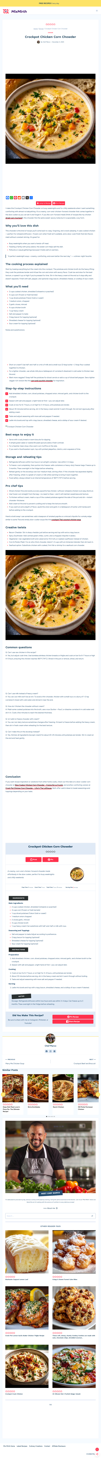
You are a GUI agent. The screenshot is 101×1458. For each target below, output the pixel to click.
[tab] (46, 1116)
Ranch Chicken (58, 1107)
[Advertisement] (50, 59)
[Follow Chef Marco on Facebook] (46, 1051)
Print (35, 859)
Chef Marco (46, 42)
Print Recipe (59, 203)
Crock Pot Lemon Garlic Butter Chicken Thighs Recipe (24, 1336)
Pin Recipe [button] (74, 1017)
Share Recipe (74, 1021)
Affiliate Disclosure (58, 1446)
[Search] (92, 1216)
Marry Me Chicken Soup (15, 1062)
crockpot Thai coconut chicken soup (66, 520)
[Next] (98, 1094)
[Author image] (38, 42)
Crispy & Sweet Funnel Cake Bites (64, 1279)
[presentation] (12, 1088)
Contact (47, 1446)
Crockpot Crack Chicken (14, 1394)
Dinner (50, 32)
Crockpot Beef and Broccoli (84, 1062)
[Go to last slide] (3, 1094)
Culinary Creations (35, 1446)
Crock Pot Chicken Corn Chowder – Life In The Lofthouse (29, 788)
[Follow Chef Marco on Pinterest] (54, 1051)
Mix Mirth (86, 1199)
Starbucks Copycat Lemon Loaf (16, 1279)
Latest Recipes (22, 1446)
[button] (47, 24)
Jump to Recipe (45, 203)
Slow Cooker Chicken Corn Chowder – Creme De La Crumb (39, 785)
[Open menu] (97, 10)
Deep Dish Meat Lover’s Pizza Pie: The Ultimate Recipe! (11, 1109)
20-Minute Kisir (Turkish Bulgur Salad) (66, 1394)
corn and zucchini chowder (42, 381)
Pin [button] (51, 859)
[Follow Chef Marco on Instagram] (50, 1051)
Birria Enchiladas (34, 1107)
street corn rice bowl (14, 218)
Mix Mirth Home (9, 1446)
